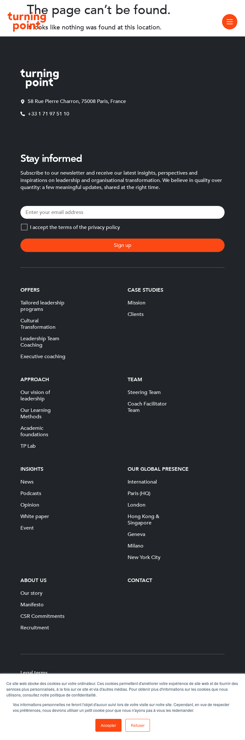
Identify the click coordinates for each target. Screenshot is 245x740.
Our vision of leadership (35, 395)
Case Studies (145, 290)
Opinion (29, 504)
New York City (144, 557)
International (142, 481)
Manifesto (32, 604)
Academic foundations (34, 431)
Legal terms (34, 673)
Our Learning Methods (35, 413)
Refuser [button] (138, 725)
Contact (140, 580)
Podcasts (30, 493)
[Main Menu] (229, 21)
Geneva (136, 534)
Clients (136, 314)
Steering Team (144, 392)
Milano (136, 545)
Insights (31, 469)
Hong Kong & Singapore (144, 519)
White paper (34, 516)
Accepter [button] (108, 725)
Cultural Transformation (38, 324)
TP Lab (28, 446)
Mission (136, 302)
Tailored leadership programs (42, 306)
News (26, 481)
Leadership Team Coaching (39, 342)
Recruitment (34, 627)
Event (27, 527)
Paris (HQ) (139, 493)
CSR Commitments (42, 616)
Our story (31, 593)
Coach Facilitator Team (147, 407)
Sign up (122, 245)
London (136, 504)
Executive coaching (42, 356)
